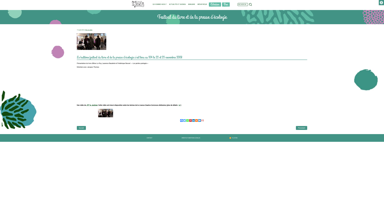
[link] (381, 2)
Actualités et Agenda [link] (177, 4)
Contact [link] (149, 138)
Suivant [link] (81, 128)
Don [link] (226, 4)
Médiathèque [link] (202, 4)
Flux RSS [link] (234, 138)
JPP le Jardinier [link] (92, 105)
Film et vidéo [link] (88, 30)
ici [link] (179, 105)
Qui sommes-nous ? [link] (160, 4)
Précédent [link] (301, 128)
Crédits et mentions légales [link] (191, 138)
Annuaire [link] (191, 4)
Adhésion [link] (214, 4)
